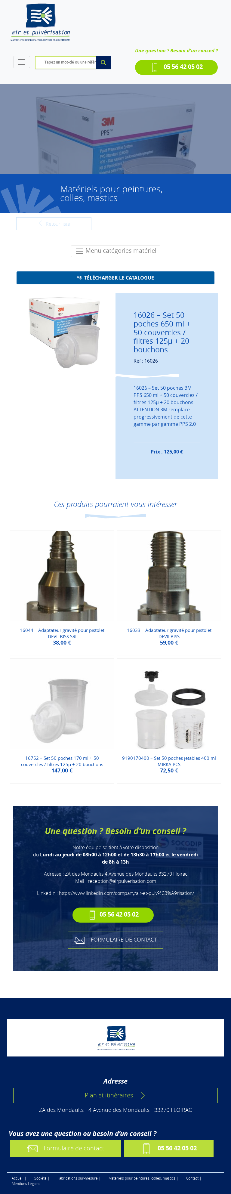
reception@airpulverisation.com (122, 881)
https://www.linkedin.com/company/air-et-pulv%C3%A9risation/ (126, 893)
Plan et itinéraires (109, 1095)
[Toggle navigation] (21, 62)
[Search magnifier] (103, 62)
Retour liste (57, 224)
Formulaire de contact (74, 1148)
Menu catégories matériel (120, 250)
